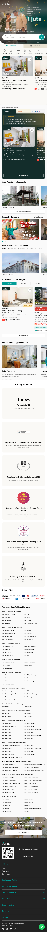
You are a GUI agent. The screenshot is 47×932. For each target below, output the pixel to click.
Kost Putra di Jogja (8, 789)
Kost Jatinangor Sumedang (32, 808)
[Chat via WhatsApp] (42, 927)
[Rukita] (9, 112)
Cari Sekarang (23, 832)
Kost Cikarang (28, 706)
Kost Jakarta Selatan (8, 614)
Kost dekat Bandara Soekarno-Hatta (34, 764)
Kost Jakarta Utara (8, 675)
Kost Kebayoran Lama (30, 623)
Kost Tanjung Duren (30, 646)
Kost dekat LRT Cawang (9, 770)
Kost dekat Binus (29, 745)
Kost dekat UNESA (29, 723)
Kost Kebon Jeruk (7, 655)
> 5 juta (37, 283)
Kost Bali (26, 811)
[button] (37, 42)
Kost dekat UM (6, 732)
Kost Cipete (27, 620)
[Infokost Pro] (38, 112)
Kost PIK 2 (5, 681)
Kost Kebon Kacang (30, 636)
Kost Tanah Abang (7, 639)
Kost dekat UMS (7, 748)
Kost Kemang (6, 623)
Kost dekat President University (12, 757)
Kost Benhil (27, 630)
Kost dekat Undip (29, 726)
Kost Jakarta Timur (8, 662)
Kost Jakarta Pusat (8, 630)
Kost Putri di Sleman (30, 783)
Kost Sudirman (28, 639)
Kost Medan (6, 808)
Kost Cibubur (6, 665)
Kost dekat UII (6, 751)
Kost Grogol (6, 649)
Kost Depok (27, 713)
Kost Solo (27, 805)
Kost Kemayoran (7, 636)
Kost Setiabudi (6, 617)
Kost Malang (6, 805)
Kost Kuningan (6, 620)
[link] (28, 849)
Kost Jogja (5, 799)
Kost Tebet (27, 614)
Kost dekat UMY (28, 751)
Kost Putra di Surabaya (31, 786)
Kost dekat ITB (6, 735)
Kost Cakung (28, 665)
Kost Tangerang (7, 691)
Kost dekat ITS (28, 732)
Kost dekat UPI (6, 738)
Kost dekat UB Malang (9, 726)
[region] (23, 197)
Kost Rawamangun (30, 662)
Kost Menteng (28, 633)
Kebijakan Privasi (19, 923)
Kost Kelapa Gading (30, 675)
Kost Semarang (28, 799)
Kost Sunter (6, 678)
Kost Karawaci (6, 697)
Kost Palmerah (6, 652)
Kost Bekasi (6, 706)
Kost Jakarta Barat (8, 646)
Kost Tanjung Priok (8, 684)
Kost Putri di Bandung (9, 786)
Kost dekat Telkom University (11, 745)
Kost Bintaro (27, 617)
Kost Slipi (27, 655)
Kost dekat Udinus (29, 754)
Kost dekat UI (6, 729)
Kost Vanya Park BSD (8, 700)
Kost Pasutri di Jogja (8, 792)
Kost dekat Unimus (8, 754)
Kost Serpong (28, 697)
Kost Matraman (7, 668)
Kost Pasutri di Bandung (31, 792)
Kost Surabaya (28, 802)
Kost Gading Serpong (30, 694)
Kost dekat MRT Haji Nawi (31, 767)
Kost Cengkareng (29, 649)
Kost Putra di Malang (30, 789)
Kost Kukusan (6, 716)
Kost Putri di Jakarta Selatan (33, 780)
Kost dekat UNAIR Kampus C (32, 735)
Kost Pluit (27, 678)
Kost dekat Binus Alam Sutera (33, 748)
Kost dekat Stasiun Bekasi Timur (34, 770)
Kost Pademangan (29, 681)
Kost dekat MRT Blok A (9, 764)
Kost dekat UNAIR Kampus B (32, 729)
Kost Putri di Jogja (8, 777)
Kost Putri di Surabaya (9, 780)
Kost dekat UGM (7, 723)
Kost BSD (27, 691)
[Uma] (23, 112)
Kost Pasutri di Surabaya (31, 777)
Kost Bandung (6, 802)
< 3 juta (9, 283)
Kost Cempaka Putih (8, 633)
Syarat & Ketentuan (7, 923)
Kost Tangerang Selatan (9, 694)
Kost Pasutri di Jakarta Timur (11, 783)
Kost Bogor (5, 713)
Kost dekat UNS (28, 738)
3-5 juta (23, 283)
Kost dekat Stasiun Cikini (10, 767)
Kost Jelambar (28, 652)
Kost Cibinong (28, 716)
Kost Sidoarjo (6, 811)
